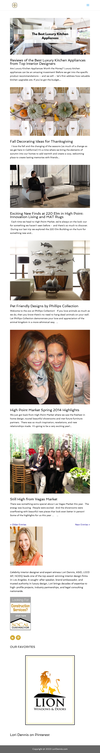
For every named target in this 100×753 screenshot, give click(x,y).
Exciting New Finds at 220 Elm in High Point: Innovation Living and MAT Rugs (46, 215)
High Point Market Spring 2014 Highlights (44, 410)
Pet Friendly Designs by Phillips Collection (44, 306)
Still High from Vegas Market (33, 499)
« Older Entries (18, 524)
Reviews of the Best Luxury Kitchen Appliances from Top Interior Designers (48, 62)
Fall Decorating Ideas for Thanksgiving (41, 141)
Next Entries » (82, 524)
